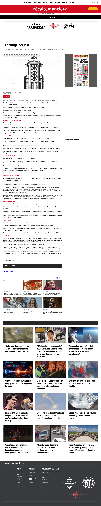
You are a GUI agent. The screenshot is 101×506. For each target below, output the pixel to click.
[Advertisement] (81, 101)
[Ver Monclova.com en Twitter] (50, 17)
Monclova (41, 14)
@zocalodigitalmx (8, 271)
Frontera (48, 14)
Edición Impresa (93, 8)
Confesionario (32, 471)
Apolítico (31, 474)
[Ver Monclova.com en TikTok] (46, 17)
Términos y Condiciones (47, 471)
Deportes (46, 2)
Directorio (44, 474)
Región (54, 14)
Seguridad (65, 2)
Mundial (72, 2)
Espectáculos (37, 2)
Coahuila (60, 14)
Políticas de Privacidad (46, 472)
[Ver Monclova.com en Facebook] (52, 17)
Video (52, 2)
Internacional (28, 2)
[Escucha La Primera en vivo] (68, 483)
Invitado (30, 475)
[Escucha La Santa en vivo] (88, 483)
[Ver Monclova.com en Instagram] (48, 17)
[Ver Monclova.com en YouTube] (54, 17)
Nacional (57, 2)
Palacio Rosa (32, 472)
